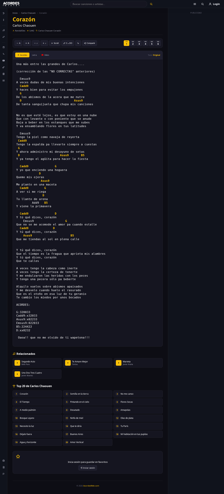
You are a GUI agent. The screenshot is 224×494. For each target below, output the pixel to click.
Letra (34, 55)
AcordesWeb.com (91, 485)
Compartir (91, 43)
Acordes (23, 55)
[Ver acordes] (4, 74)
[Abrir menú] (194, 4)
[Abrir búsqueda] (202, 4)
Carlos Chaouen (28, 13)
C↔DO (69, 43)
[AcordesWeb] (15, 4)
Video (46, 55)
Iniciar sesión (89, 467)
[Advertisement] (196, 68)
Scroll (56, 43)
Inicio (15, 13)
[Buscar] (151, 4)
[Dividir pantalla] (4, 80)
